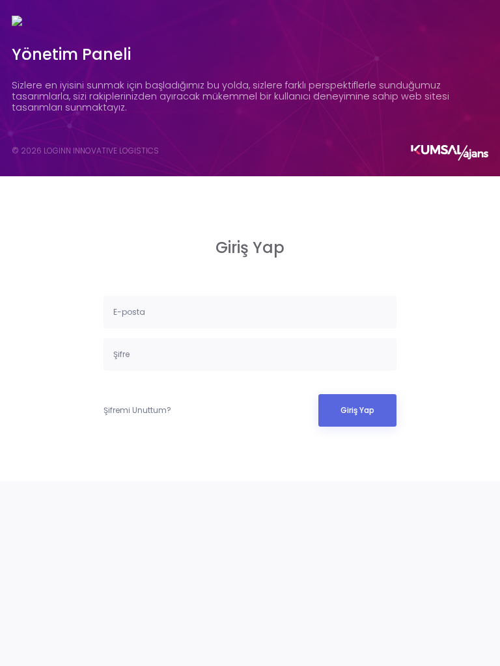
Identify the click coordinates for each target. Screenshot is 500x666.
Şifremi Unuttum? (137, 410)
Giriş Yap (357, 410)
